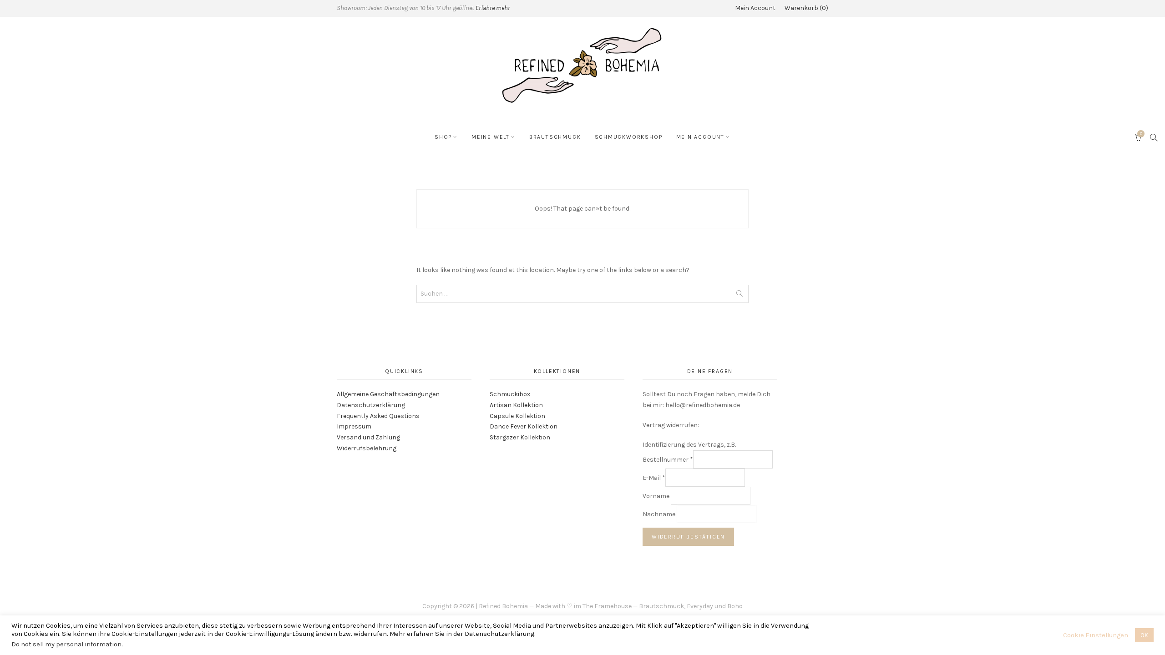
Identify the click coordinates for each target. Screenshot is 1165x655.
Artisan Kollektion (516, 405)
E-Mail (654, 478)
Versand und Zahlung (368, 437)
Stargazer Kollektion (520, 437)
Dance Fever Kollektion (523, 426)
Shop (443, 137)
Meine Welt (490, 137)
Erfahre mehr (493, 8)
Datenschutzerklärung (371, 405)
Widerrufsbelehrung (366, 448)
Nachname (660, 514)
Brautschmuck (555, 137)
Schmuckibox (510, 394)
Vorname (657, 496)
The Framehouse (607, 606)
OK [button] (1144, 635)
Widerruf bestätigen (688, 537)
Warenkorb (805, 8)
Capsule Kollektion (517, 416)
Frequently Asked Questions (378, 416)
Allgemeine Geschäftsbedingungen (388, 394)
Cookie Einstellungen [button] (1095, 635)
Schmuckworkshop (629, 137)
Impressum (354, 426)
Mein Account (755, 8)
